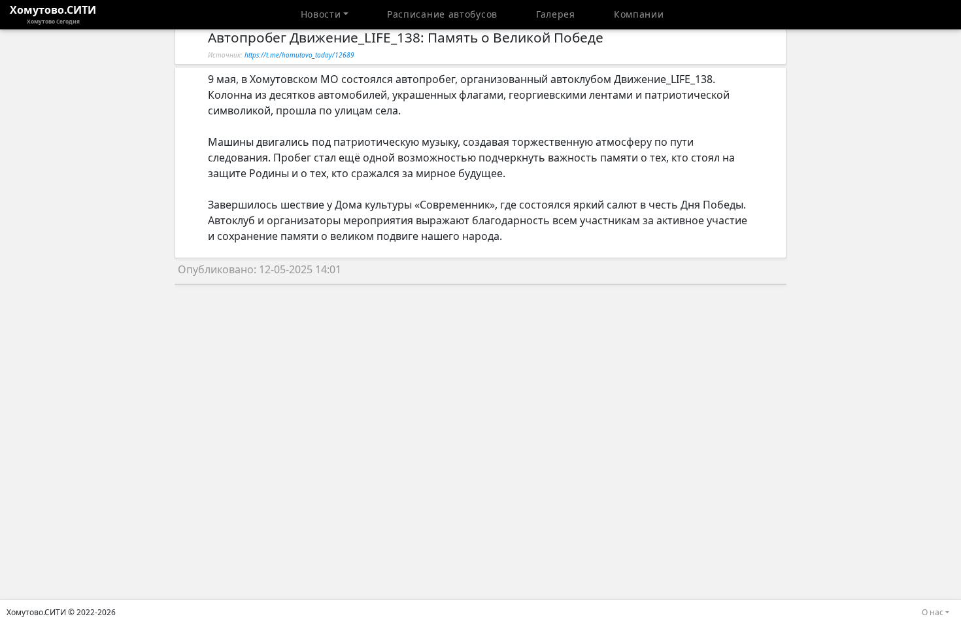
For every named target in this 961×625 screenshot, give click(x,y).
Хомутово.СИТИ (53, 14)
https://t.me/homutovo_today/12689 (299, 54)
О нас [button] (932, 612)
